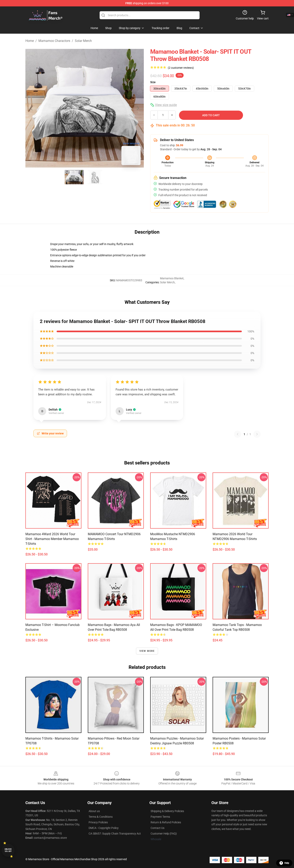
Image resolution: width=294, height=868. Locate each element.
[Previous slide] (31, 108)
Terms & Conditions (101, 816)
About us (94, 811)
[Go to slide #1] (74, 177)
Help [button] (286, 863)
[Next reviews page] (257, 434)
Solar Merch (83, 41)
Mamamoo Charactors (54, 41)
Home (29, 41)
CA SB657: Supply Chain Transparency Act (115, 833)
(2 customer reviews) (181, 67)
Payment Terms (160, 816)
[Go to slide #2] (95, 177)
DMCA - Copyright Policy (104, 828)
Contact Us (157, 828)
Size (153, 82)
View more (147, 651)
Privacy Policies (98, 822)
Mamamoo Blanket (172, 278)
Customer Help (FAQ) (164, 833)
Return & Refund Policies (166, 822)
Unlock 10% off (8, 850)
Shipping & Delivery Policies (167, 811)
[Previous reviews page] (237, 434)
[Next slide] (137, 108)
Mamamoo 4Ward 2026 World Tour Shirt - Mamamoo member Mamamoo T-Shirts (52, 539)
